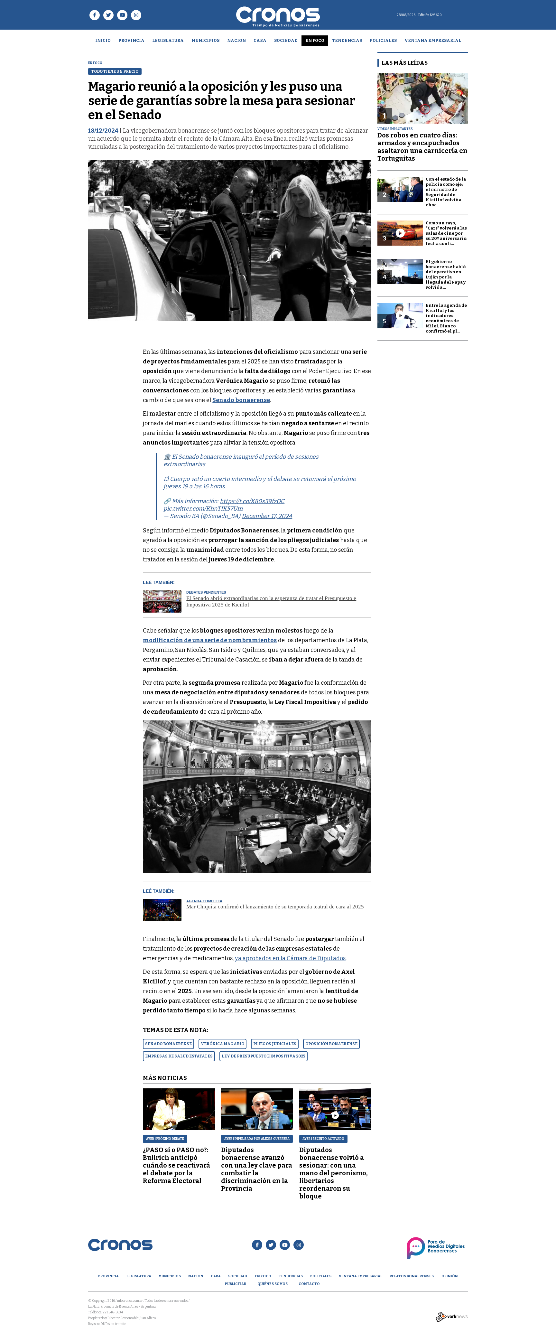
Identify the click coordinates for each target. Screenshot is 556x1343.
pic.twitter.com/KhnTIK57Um (203, 508)
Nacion (236, 40)
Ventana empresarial (432, 40)
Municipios (205, 40)
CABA (260, 40)
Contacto (309, 1284)
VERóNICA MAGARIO (222, 1044)
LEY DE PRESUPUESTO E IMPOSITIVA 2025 (263, 1056)
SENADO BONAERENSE (168, 1044)
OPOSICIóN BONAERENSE (331, 1044)
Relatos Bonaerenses (412, 1276)
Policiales (383, 40)
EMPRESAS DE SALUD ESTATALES (179, 1056)
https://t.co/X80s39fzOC (252, 501)
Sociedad (286, 40)
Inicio (103, 40)
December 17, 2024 (267, 516)
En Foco (314, 40)
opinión (449, 1276)
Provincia (131, 40)
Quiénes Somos (272, 1284)
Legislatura (168, 40)
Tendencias (347, 40)
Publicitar (235, 1284)
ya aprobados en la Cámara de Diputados (290, 958)
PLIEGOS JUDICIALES (274, 1044)
